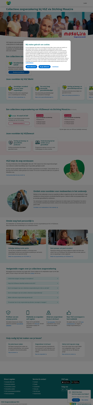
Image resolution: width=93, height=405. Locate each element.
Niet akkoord (31, 66)
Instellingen (55, 66)
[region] (47, 55)
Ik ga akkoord (44, 66)
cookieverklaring (29, 62)
